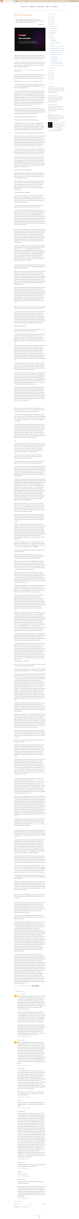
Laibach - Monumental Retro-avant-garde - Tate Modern (56, 62)
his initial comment (34, 419)
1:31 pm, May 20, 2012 (24, 1198)
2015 (51, 19)
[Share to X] (35, 986)
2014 (51, 21)
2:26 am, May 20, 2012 (24, 1168)
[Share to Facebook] (37, 986)
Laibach (24, 822)
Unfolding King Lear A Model (58, 123)
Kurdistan (52, 44)
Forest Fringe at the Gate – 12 (56, 65)
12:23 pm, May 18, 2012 (24, 1036)
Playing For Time (31, 625)
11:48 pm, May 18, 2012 (24, 1108)
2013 (51, 23)
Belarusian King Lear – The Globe (57, 48)
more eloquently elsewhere (26, 567)
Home (30, 1204)
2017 (51, 14)
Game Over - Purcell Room (56, 42)
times (21, 506)
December (53, 26)
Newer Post (16, 1204)
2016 (51, 17)
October (52, 28)
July (52, 34)
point (29, 585)
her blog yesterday (27, 81)
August (52, 32)
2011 (51, 70)
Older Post (43, 1204)
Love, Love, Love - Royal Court (57, 46)
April (52, 68)
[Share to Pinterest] (38, 986)
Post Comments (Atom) (24, 1207)
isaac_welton (20, 994)
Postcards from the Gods (39, 6)
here (44, 340)
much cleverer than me (35, 823)
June (52, 36)
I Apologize (31, 675)
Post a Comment (17, 1201)
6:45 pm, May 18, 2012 (24, 1065)
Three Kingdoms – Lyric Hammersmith (55, 59)
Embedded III (53, 40)
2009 (51, 74)
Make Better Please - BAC (55, 54)
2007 (51, 78)
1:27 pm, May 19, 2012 (24, 1159)
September (53, 30)
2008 (51, 76)
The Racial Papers (50, 86)
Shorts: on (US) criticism (52, 104)
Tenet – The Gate (54, 56)
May (52, 38)
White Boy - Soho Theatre (52, 95)
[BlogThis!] (34, 986)
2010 (51, 72)
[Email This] (32, 986)
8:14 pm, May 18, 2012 (24, 1097)
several (18, 506)
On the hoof (49, 113)
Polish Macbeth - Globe (55, 52)
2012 (51, 25)
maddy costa (20, 1040)
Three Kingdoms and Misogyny (57, 50)
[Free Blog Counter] (39, 1217)
